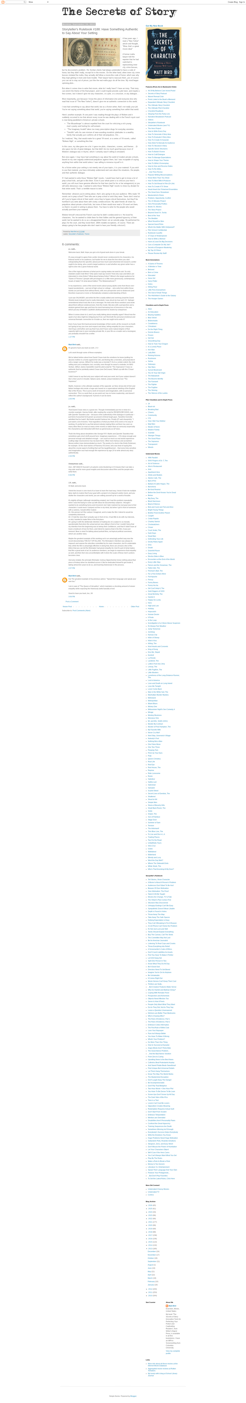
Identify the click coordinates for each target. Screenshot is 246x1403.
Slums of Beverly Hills (156, 805)
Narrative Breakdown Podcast (159, 117)
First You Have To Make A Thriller (160, 955)
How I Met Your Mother (156, 421)
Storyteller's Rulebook (76, 234)
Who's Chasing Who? (156, 1016)
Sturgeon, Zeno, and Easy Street (160, 1144)
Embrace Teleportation (156, 1115)
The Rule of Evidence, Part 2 (159, 1022)
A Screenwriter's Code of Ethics (160, 949)
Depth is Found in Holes (157, 911)
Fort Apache (152, 577)
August (151, 1265)
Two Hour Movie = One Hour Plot (160, 1089)
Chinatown (152, 326)
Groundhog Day (154, 341)
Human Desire (153, 614)
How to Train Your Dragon (158, 344)
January (151, 1285)
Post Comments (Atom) (81, 611)
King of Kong (153, 649)
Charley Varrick (154, 522)
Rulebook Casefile (155, 233)
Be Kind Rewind (154, 490)
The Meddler (153, 218)
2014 (150, 1245)
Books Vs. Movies (155, 207)
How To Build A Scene (156, 152)
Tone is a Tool (153, 1100)
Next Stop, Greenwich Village (159, 736)
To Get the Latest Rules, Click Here (161, 1179)
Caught (151, 516)
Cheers (151, 412)
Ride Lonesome (154, 773)
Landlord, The (153, 661)
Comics (151, 1195)
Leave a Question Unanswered (160, 1010)
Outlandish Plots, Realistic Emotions (162, 1141)
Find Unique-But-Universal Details (161, 1068)
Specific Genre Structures (158, 149)
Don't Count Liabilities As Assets (160, 952)
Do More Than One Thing (158, 1042)
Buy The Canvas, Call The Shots (160, 935)
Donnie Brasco (153, 332)
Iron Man (151, 350)
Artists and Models (155, 475)
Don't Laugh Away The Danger (160, 1080)
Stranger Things (154, 436)
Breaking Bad (153, 410)
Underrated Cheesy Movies (158, 1189)
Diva (149, 545)
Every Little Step (154, 562)
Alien (150, 309)
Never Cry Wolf (154, 733)
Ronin (150, 776)
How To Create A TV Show (158, 187)
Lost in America (154, 680)
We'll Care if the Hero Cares (158, 1153)
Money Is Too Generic (156, 1164)
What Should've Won (156, 221)
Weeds (150, 447)
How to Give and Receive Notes (160, 166)
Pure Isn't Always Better (157, 1033)
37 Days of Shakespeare (157, 236)
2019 (150, 1229)
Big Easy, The (153, 498)
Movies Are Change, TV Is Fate (160, 897)
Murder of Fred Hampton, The (159, 727)
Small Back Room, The (157, 808)
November (152, 1255)
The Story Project (154, 210)
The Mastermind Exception (158, 1077)
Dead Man (152, 536)
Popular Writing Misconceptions (160, 175)
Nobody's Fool (153, 738)
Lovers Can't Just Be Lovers (158, 1103)
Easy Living (152, 553)
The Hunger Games (155, 299)
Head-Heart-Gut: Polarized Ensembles (163, 189)
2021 (150, 1222)
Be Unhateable (154, 975)
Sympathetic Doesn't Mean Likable (161, 909)
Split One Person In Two (157, 961)
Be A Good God (154, 967)
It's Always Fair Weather (157, 626)
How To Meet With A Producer (159, 181)
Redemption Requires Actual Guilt (161, 1109)
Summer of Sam (154, 823)
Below (150, 495)
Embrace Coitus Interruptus (158, 1025)
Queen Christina (154, 759)
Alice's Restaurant (155, 466)
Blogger (133, 1396)
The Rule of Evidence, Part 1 (159, 1019)
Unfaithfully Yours (154, 843)
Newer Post (67, 607)
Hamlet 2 (151, 597)
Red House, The (154, 767)
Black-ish (151, 407)
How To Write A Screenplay (158, 163)
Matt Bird (72, 345)
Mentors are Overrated (156, 1118)
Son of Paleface (154, 817)
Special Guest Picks (155, 224)
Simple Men (152, 802)
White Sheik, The (154, 866)
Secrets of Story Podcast (157, 94)
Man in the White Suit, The (158, 692)
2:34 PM (71, 456)
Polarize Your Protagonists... (159, 1173)
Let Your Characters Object (158, 1150)
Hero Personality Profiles (157, 204)
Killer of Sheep (153, 638)
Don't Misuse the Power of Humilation (162, 1147)
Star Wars (151, 367)
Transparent (152, 444)
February (151, 1282)
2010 (150, 1296)
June (150, 1268)
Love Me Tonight (154, 686)
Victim (150, 849)
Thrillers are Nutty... (155, 984)
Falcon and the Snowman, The (160, 565)
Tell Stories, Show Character (159, 880)
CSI (149, 418)
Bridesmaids (153, 321)
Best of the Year (154, 216)
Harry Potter (152, 281)
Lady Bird (151, 353)
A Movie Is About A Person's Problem (162, 882)
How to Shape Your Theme (158, 160)
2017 (150, 1235)
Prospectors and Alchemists (158, 996)
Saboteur (151, 779)
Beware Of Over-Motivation (158, 888)
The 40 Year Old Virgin (156, 373)
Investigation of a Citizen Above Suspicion (164, 623)
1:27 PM (71, 337)
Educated (151, 275)
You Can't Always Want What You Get (162, 1155)
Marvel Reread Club (156, 97)
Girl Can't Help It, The (156, 588)
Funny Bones (153, 583)
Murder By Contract (155, 724)
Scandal (151, 433)
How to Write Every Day (157, 131)
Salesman (152, 785)
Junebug (151, 632)
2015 (150, 1242)
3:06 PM (71, 597)
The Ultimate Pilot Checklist (158, 108)
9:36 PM (71, 475)
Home (101, 607)
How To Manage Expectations (159, 157)
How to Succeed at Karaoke (158, 1045)
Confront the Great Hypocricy (159, 1123)
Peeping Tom (153, 750)
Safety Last (152, 782)
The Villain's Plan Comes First (159, 900)
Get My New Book (154, 26)
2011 (150, 1292)
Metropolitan (153, 701)
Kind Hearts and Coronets (158, 646)
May (149, 1272)
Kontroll (151, 655)
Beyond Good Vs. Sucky (157, 213)
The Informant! (153, 828)
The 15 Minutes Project (157, 201)
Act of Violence (153, 463)
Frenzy (150, 580)
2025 (150, 1209)
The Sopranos (153, 441)
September (152, 1261)
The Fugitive (152, 387)
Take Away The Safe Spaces (159, 917)
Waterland (152, 855)
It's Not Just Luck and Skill (158, 929)
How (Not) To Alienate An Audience (161, 143)
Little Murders (153, 673)
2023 (150, 1215)
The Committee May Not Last (159, 938)
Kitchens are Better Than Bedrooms (161, 1013)
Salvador (151, 788)
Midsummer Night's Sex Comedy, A (161, 709)
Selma (150, 361)
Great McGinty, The (155, 594)
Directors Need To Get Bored (159, 970)
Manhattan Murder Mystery (158, 695)
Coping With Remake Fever (158, 993)
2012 (150, 1289)
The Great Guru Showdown (158, 192)
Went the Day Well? (155, 860)
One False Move (154, 744)
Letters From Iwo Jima (156, 664)
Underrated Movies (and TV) (159, 125)
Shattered (151, 797)
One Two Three (154, 747)
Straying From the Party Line (159, 114)
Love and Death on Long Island (160, 683)
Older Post (135, 607)
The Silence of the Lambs (158, 393)
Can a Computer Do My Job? (159, 245)
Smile (150, 811)
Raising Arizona (154, 355)
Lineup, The (152, 667)
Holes (150, 284)
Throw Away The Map (156, 914)
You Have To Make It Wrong (158, 1036)
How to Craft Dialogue (156, 154)
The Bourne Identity (155, 379)
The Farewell (153, 382)
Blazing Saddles (154, 315)
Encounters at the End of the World (161, 559)
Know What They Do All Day (159, 964)
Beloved (151, 270)
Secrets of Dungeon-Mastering (160, 247)
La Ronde (152, 658)
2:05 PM (71, 399)
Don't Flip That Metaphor (157, 1086)
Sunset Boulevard (155, 370)
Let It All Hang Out (155, 958)
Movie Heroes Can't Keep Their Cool (162, 981)
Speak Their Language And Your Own (162, 1170)
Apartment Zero (154, 472)
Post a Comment (72, 602)
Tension (151, 826)
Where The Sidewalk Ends (158, 863)
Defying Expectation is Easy (158, 920)
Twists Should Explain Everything (161, 932)
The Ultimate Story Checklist (159, 105)
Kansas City (152, 635)
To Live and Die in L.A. (156, 834)
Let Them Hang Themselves (159, 1071)
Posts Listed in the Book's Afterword (161, 99)
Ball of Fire (152, 481)
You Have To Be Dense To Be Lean (161, 1091)
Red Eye (151, 765)
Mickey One (152, 707)
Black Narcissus (154, 501)
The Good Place (154, 439)
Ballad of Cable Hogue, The (158, 484)
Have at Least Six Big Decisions (160, 242)
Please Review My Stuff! (157, 253)
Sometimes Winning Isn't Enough (160, 1129)
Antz (149, 469)
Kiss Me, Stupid (154, 652)
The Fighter (152, 384)
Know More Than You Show (158, 178)
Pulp (149, 756)
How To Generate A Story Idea (159, 134)
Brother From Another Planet (159, 513)
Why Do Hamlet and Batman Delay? (162, 990)
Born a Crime (153, 272)
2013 (150, 1249)
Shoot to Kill (152, 799)
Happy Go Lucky (154, 600)
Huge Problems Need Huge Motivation (163, 1138)
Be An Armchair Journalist (158, 941)
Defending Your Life (155, 539)
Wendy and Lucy (154, 857)
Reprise (151, 770)
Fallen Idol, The (154, 568)
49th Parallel (153, 458)
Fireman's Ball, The (155, 571)
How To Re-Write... (155, 169)
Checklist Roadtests (155, 111)
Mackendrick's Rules (156, 195)
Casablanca (152, 324)
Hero (150, 603)
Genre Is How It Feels (156, 1001)
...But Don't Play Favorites (158, 1176)
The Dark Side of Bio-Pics (158, 1097)
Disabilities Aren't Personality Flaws (161, 1120)
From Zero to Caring (155, 1057)
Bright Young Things (156, 510)
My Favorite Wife (154, 730)
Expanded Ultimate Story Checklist (161, 102)
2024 (150, 1212)
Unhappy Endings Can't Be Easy (160, 906)
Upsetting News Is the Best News (160, 1060)
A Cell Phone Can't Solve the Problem (162, 926)
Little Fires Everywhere (157, 290)
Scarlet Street (153, 791)
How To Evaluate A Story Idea (159, 137)
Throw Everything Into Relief (159, 946)
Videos (150, 120)
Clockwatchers (153, 524)
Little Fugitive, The (155, 670)
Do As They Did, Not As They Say (160, 1007)
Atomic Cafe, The (154, 478)
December (152, 1251)
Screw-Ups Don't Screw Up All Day (161, 1094)
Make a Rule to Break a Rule (159, 1161)
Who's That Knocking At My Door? (161, 869)
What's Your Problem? (156, 1039)
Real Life (151, 762)
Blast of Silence (154, 504)
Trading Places (154, 837)
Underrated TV (153, 1192)
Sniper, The (152, 814)
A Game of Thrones (155, 264)
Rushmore (152, 358)
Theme (87, 234)
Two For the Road (155, 840)
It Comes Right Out (155, 978)
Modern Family (153, 430)
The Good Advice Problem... (158, 1051)
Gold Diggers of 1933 (156, 591)
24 (149, 404)
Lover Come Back (155, 689)
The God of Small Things (157, 293)
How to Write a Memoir (156, 239)
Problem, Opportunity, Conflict (159, 198)
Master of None (154, 427)
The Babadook (153, 376)
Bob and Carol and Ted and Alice (160, 507)
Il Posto (151, 617)
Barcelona (152, 487)
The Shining (152, 390)
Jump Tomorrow (154, 629)
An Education (153, 312)
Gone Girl (151, 278)
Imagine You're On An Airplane (159, 972)
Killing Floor (152, 287)
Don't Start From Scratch (157, 1112)
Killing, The (152, 643)
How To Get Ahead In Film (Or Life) (161, 184)
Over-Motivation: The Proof (158, 891)
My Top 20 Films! (154, 250)
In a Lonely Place (154, 347)
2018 (150, 1232)
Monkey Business (155, 715)
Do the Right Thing (155, 329)
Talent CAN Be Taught (156, 894)
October (151, 1258)
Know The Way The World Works (160, 1074)
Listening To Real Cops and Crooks (161, 943)
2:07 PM (71, 568)
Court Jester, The (154, 530)
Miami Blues (152, 704)
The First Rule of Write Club (158, 1028)
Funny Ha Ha (153, 585)
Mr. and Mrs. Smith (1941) (158, 721)
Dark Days (152, 533)
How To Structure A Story (157, 146)
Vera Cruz (152, 846)
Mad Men (151, 424)
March (150, 1278)
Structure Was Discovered (158, 903)
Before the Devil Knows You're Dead (162, 493)
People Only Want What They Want (161, 1004)
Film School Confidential (157, 230)
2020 (150, 1225)
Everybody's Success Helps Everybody (163, 1132)
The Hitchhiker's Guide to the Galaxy (162, 296)
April (150, 1275)
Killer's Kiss (152, 641)
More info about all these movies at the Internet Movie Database (163, 1365)
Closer (150, 527)
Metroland (152, 698)
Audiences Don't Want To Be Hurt (161, 885)
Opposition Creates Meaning (159, 1106)
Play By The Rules (155, 1158)
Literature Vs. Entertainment (158, 1167)
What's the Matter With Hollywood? (161, 227)
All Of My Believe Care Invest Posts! (161, 91)
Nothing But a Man (155, 741)
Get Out (151, 338)
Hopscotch (152, 612)
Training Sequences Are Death (160, 1126)
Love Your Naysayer (156, 1030)
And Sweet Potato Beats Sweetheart (162, 1065)
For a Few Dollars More (157, 574)
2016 (150, 1239)
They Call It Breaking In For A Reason (162, 923)
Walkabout (152, 852)
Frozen (150, 335)
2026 (150, 1205)
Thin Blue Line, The (155, 831)
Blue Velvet (152, 318)
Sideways (151, 364)
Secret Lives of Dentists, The (159, 794)
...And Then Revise (155, 172)
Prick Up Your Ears (155, 753)
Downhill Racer (154, 551)
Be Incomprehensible (156, 1083)
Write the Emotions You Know (159, 1135)
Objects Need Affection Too (158, 999)
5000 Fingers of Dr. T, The (158, 461)
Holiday (151, 609)
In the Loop (152, 620)
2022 (150, 1219)
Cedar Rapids (153, 519)
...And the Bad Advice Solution (159, 1054)
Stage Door (152, 820)
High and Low (153, 606)
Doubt (150, 548)
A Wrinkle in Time (154, 267)
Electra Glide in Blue (156, 556)
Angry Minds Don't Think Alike (159, 1048)
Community (152, 415)
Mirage (150, 712)
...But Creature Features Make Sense (162, 987)
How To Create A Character (158, 140)
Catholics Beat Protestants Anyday (161, 1063)
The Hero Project (154, 128)
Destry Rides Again (155, 542)
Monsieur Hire (153, 718)
